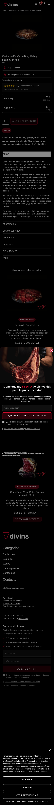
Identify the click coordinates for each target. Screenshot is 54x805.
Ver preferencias (27, 795)
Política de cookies (12, 802)
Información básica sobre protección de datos (22, 429)
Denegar (27, 787)
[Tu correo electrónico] (27, 408)
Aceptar (27, 779)
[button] (49, 750)
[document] (27, 402)
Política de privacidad (30, 802)
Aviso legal (44, 802)
